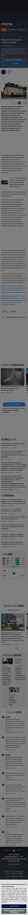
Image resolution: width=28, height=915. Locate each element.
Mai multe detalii (11, 903)
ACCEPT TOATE (14, 906)
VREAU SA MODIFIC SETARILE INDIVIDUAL (14, 911)
